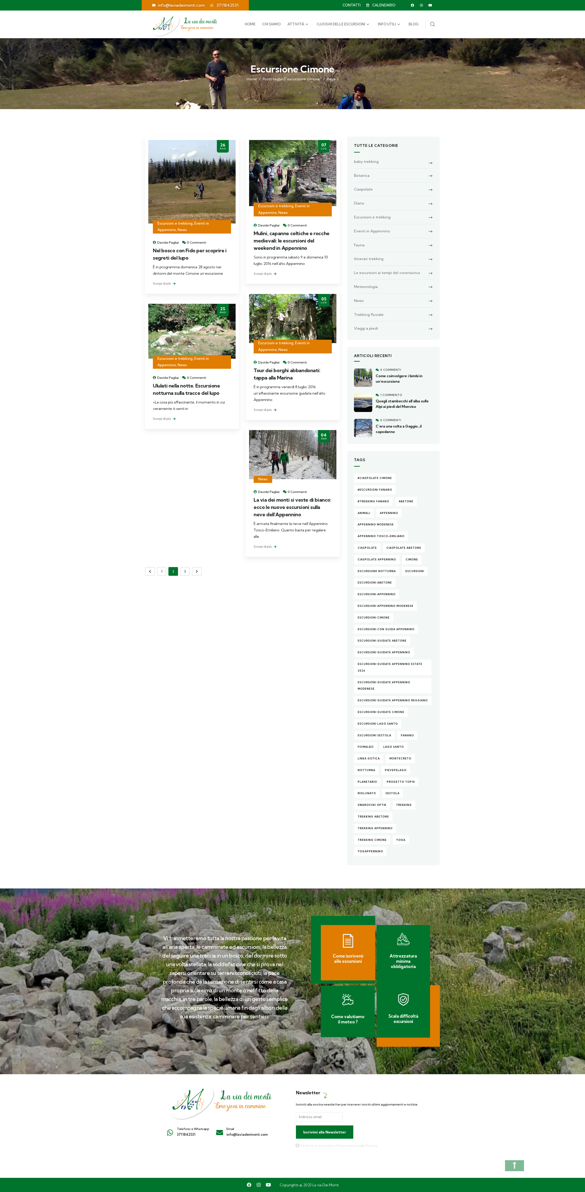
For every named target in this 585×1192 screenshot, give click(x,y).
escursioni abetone (375, 582)
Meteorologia (366, 286)
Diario (359, 203)
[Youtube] (430, 5)
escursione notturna (377, 571)
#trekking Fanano (373, 501)
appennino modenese (376, 524)
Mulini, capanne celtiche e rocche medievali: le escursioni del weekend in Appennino (292, 240)
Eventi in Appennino (372, 231)
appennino (389, 513)
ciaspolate (367, 547)
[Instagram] (421, 5)
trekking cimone (372, 840)
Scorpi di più (162, 283)
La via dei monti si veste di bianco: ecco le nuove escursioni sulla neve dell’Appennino (292, 507)
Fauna (359, 245)
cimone (412, 559)
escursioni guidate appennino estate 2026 (390, 667)
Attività (295, 24)
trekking (404, 805)
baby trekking (366, 161)
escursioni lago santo (378, 723)
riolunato (367, 793)
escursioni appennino (377, 594)
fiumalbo (366, 746)
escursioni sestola (374, 735)
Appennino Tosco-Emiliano (381, 536)
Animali (364, 513)
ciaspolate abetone (403, 547)
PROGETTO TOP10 (401, 781)
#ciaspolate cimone (375, 478)
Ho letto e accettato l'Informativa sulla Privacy (339, 1145)
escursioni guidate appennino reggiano (393, 700)
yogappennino (370, 851)
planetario (367, 781)
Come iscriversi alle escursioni (348, 958)
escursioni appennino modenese (385, 606)
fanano (407, 735)
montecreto (400, 758)
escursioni (414, 571)
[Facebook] (412, 5)
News (182, 230)
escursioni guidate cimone (381, 712)
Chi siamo (271, 24)
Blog (414, 24)
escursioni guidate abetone (382, 640)
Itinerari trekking (368, 258)
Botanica (362, 175)
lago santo (393, 746)
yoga (400, 840)
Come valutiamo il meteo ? (347, 1019)
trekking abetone (373, 816)
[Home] (220, 1100)
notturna (366, 770)
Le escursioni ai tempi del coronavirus (387, 272)
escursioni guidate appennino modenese (384, 686)
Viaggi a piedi (366, 328)
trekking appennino (375, 828)
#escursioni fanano (375, 489)
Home (250, 24)
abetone (406, 501)
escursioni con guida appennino (386, 629)
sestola (392, 793)
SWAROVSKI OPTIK (372, 805)
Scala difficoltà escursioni (403, 1018)
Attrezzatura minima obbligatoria (403, 961)
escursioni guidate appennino (384, 652)
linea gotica (369, 758)
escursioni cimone (374, 617)
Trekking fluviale (369, 314)
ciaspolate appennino (377, 559)
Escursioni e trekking (175, 223)
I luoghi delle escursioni (341, 24)
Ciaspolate (363, 189)
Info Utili (387, 24)
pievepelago (396, 770)
